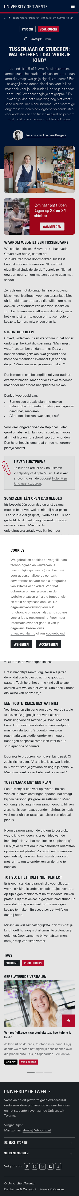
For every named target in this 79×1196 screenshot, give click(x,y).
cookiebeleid (55, 633)
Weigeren (21, 644)
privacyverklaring (23, 633)
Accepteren (48, 644)
